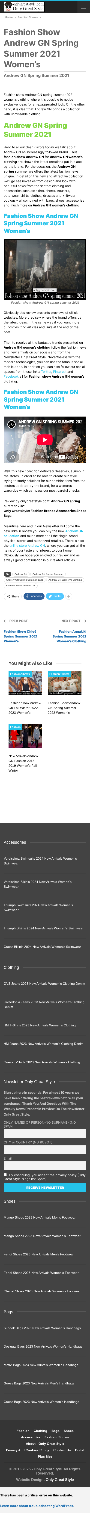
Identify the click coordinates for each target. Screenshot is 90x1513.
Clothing (40, 1431)
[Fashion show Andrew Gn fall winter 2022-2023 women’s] (25, 683)
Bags (55, 1431)
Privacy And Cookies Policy (27, 1450)
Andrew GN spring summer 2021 (24, 580)
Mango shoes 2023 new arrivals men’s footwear (40, 1217)
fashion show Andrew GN (20, 585)
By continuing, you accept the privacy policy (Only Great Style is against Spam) (45, 1177)
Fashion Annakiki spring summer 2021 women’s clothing (69, 636)
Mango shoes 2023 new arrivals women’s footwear (42, 1236)
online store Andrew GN (27, 545)
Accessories (30, 1437)
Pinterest (59, 371)
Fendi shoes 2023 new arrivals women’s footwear (41, 1273)
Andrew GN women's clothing (65, 580)
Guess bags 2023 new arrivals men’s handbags (39, 1383)
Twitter (46, 371)
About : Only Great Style (45, 1443)
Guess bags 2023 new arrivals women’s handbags (41, 1402)
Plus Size (45, 1456)
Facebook (11, 376)
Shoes (69, 1431)
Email (8, 1158)
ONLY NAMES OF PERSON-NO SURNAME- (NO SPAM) (40, 1124)
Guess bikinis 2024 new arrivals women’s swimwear (42, 947)
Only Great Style (60, 1480)
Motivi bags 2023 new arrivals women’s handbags (41, 1365)
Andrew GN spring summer (48, 574)
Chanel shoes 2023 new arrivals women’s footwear (42, 1291)
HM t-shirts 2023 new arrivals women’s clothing (40, 1025)
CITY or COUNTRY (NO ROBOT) (28, 1142)
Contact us (62, 1450)
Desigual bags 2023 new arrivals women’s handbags (43, 1346)
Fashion (15, 727)
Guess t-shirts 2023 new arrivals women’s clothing (42, 1062)
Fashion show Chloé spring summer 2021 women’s (20, 636)
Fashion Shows (20, 674)
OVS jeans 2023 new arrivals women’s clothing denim (44, 983)
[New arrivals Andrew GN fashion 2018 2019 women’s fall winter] (25, 736)
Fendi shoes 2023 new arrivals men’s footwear (39, 1254)
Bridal (79, 1450)
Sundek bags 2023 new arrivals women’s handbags (42, 1328)
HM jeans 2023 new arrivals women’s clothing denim (44, 1044)
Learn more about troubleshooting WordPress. (37, 1506)
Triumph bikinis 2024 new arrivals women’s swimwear (44, 928)
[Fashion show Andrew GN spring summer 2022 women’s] (64, 683)
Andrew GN (21, 574)
